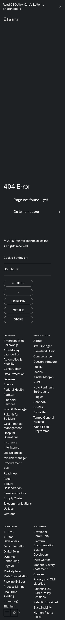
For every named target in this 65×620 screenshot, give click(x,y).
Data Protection (14, 374)
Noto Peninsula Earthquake (43, 389)
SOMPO (38, 407)
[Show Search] (14, 612)
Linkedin (18, 301)
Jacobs (38, 372)
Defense (9, 379)
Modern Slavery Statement (44, 567)
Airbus (37, 340)
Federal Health (14, 389)
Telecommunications (16, 503)
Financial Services (10, 402)
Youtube (18, 283)
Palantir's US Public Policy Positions (42, 593)
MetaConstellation (16, 576)
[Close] (60, 7)
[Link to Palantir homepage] (11, 19)
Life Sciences (13, 452)
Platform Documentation (43, 543)
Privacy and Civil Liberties (44, 581)
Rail (6, 468)
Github (18, 310)
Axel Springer (42, 346)
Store (18, 319)
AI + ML (9, 532)
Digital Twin (11, 551)
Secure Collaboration (13, 486)
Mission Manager (15, 458)
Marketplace (12, 571)
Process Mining (14, 586)
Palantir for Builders (11, 416)
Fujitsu (38, 366)
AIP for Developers (11, 539)
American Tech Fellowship (14, 343)
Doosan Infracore (45, 361)
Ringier (38, 397)
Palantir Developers (41, 552)
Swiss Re (39, 412)
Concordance (42, 356)
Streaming (11, 601)
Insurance (10, 442)
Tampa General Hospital (43, 419)
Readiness (11, 473)
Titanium (10, 606)
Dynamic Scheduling (11, 558)
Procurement (12, 463)
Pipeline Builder (14, 581)
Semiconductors (15, 493)
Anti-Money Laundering (11, 352)
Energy (8, 384)
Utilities (9, 508)
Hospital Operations (11, 435)
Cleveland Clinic (44, 351)
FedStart (9, 394)
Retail (7, 478)
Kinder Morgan (43, 377)
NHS (36, 382)
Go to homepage (37, 212)
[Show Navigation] (7, 612)
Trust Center (41, 559)
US (6, 269)
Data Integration (14, 546)
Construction (12, 368)
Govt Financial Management (13, 425)
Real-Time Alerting (10, 594)
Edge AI (9, 566)
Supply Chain (13, 498)
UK (12, 269)
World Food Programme (41, 429)
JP (17, 269)
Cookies (38, 574)
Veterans (9, 514)
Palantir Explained (45, 602)
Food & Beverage (15, 409)
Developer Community (41, 534)
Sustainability (42, 607)
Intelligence (11, 447)
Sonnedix (39, 402)
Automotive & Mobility (13, 361)
